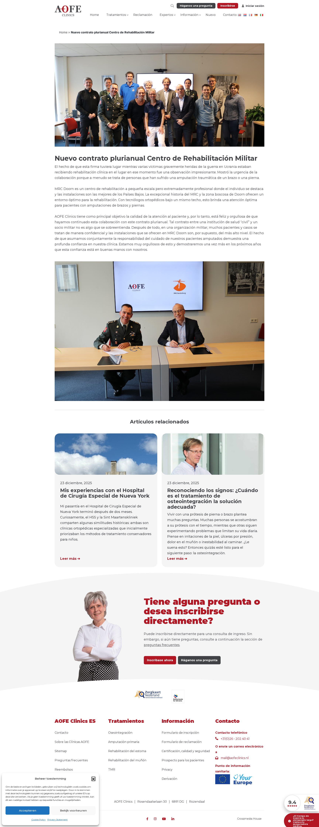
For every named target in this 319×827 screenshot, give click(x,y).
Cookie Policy (38, 819)
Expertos (166, 15)
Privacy (167, 769)
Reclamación (142, 15)
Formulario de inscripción (180, 732)
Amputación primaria (123, 742)
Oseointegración (120, 732)
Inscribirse (227, 5)
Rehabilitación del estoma (127, 751)
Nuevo (211, 15)
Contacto (230, 15)
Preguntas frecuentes (71, 760)
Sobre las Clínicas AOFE (72, 742)
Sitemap (61, 751)
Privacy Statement (57, 819)
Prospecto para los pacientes (183, 760)
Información (189, 15)
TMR (111, 769)
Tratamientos (116, 15)
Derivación (169, 779)
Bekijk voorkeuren (73, 810)
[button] (93, 779)
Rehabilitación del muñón (127, 760)
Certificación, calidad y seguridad (186, 751)
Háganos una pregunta (196, 5)
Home (94, 15)
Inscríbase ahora (160, 660)
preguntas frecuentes (162, 645)
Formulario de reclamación (182, 742)
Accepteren (27, 810)
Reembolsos (64, 769)
